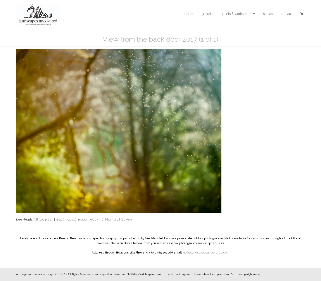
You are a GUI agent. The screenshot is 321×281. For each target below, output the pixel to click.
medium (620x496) (91, 219)
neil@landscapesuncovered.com (206, 252)
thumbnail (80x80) (119, 219)
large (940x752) (65, 219)
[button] (301, 14)
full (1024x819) (44, 219)
